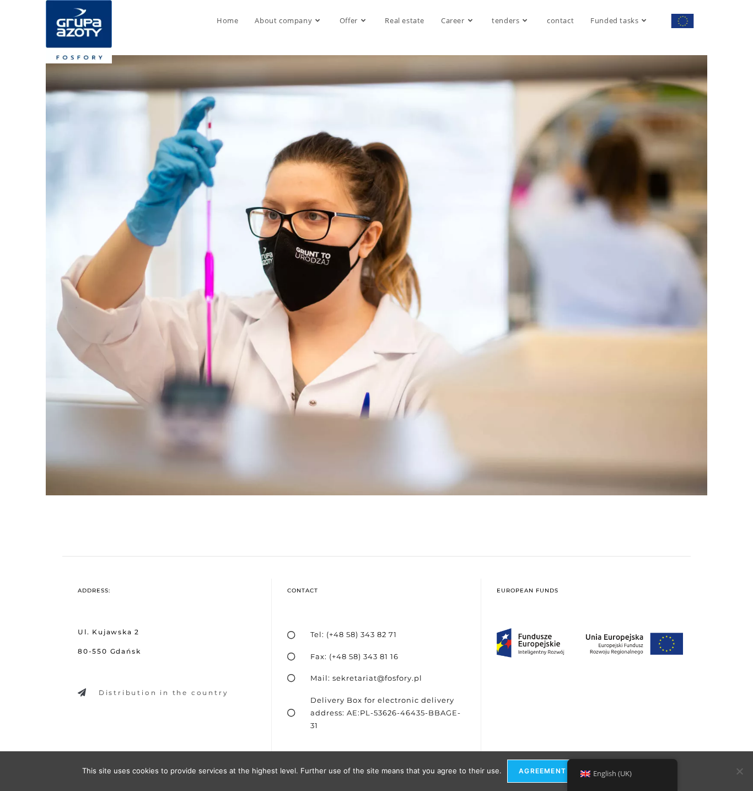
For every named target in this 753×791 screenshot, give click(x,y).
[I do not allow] (739, 771)
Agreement (542, 771)
